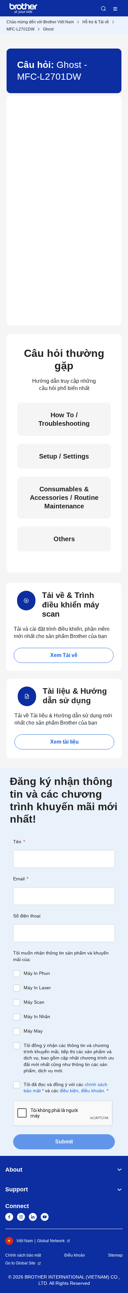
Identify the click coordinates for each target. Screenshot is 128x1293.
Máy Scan (34, 1002)
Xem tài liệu (64, 742)
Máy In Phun (37, 973)
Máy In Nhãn (37, 1016)
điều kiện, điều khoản (82, 1090)
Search (103, 8)
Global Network (51, 1241)
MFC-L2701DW (20, 29)
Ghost (48, 29)
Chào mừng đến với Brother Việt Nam (40, 22)
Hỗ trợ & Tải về (95, 22)
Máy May (33, 1031)
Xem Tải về (63, 655)
